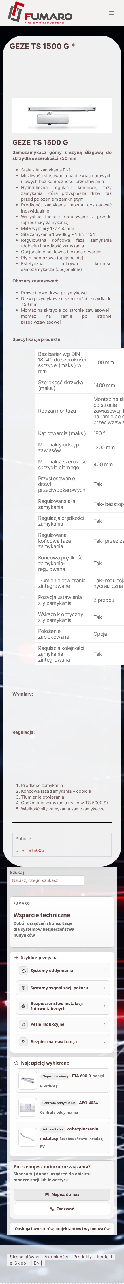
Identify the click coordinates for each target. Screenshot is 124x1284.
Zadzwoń (65, 1208)
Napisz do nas (65, 1194)
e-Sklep (18, 1263)
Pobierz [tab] (23, 838)
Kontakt (104, 1256)
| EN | (36, 1263)
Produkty (82, 1256)
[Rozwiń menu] (111, 13)
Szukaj (17, 872)
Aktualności (56, 1256)
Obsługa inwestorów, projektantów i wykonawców (62, 1228)
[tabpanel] (62, 850)
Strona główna (24, 1256)
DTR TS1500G (30, 850)
